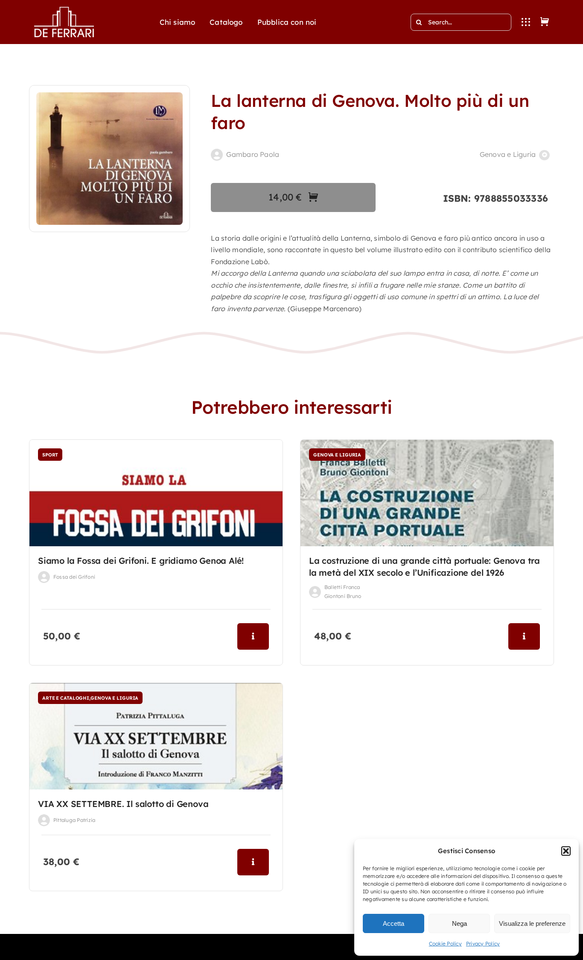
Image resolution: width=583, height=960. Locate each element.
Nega (459, 923)
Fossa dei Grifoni (74, 577)
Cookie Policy (445, 943)
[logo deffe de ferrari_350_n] (64, 10)
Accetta (393, 923)
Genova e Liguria (508, 154)
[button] (566, 851)
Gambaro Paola (252, 154)
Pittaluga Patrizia (74, 820)
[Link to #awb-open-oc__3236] (526, 22)
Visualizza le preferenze (532, 923)
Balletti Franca (342, 587)
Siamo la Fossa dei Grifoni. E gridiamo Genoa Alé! (141, 560)
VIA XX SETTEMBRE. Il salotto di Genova (123, 803)
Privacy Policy (483, 943)
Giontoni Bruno (342, 596)
